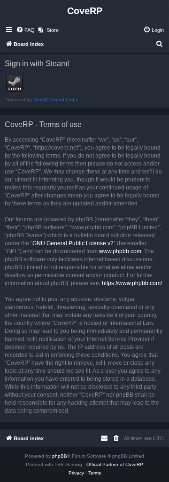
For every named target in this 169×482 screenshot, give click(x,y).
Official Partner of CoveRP (114, 464)
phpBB (59, 456)
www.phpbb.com (120, 251)
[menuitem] (25, 30)
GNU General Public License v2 (73, 243)
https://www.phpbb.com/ (132, 283)
